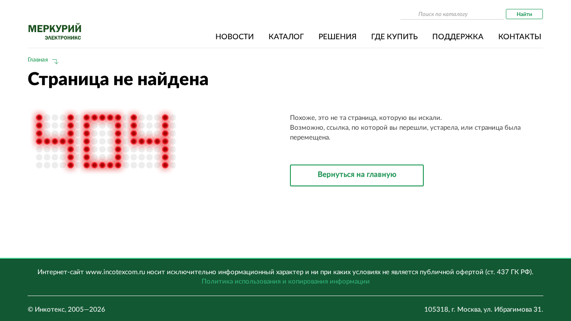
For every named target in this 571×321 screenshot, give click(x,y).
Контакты (519, 37)
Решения (337, 37)
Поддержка (458, 37)
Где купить (394, 37)
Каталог (286, 37)
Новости (234, 37)
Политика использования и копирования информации (286, 281)
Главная (38, 60)
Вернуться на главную (357, 174)
